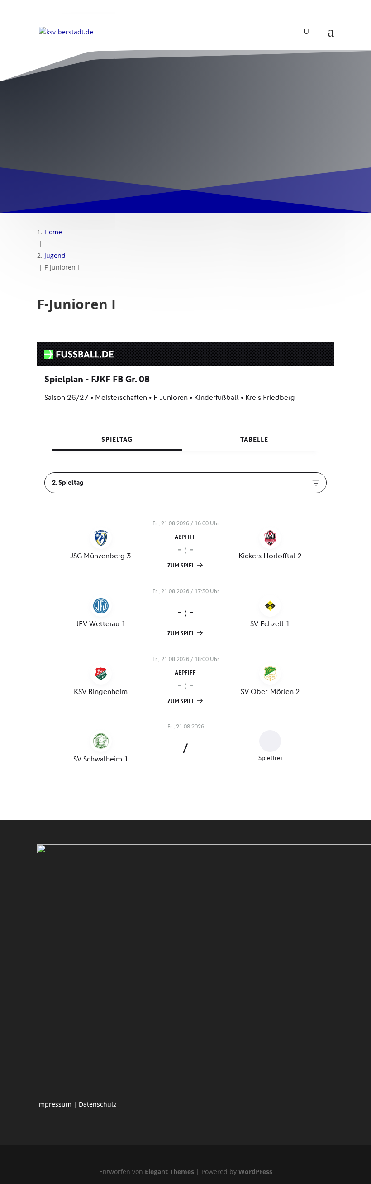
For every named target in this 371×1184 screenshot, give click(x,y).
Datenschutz (98, 1104)
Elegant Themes (169, 1171)
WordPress (255, 1171)
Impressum (54, 1104)
